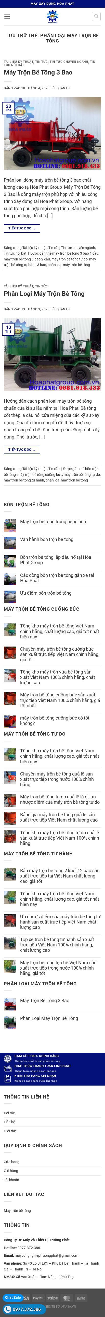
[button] (7, 16)
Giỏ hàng (11, 1171)
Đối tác (9, 1113)
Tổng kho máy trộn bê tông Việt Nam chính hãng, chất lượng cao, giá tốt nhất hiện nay (59, 631)
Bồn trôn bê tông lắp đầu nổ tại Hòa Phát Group (55, 560)
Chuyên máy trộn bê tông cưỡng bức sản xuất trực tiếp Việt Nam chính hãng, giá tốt (59, 654)
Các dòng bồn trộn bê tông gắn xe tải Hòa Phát (57, 578)
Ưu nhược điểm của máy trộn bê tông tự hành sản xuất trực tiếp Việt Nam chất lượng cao (60, 922)
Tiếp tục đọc (22, 228)
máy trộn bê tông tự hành (24, 480)
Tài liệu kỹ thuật (18, 62)
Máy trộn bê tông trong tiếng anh (53, 521)
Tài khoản (11, 1180)
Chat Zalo (13, 1297)
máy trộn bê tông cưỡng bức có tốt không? (54, 720)
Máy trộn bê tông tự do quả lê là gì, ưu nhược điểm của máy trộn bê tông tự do (60, 799)
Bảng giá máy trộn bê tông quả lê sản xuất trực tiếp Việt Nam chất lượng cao (59, 817)
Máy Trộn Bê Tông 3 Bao (38, 72)
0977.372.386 (27, 1309)
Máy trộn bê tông (17, 1211)
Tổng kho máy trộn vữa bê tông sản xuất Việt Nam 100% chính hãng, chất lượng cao (57, 677)
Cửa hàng (11, 1162)
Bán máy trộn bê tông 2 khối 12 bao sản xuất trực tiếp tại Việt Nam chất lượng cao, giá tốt (60, 876)
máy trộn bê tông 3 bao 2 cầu (27, 259)
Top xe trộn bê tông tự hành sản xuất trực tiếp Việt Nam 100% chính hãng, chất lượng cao (57, 945)
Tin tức (41, 62)
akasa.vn (68, 1306)
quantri (63, 88)
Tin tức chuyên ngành (69, 62)
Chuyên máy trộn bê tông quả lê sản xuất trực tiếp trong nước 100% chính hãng (57, 779)
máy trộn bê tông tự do (69, 259)
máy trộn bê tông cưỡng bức (39, 475)
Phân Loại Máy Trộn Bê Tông (44, 293)
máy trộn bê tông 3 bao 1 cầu (75, 253)
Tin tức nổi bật (15, 253)
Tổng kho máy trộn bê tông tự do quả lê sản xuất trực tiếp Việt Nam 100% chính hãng (59, 838)
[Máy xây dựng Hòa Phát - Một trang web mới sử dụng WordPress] (52, 16)
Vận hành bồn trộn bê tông (46, 539)
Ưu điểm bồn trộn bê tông (46, 593)
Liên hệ (9, 1122)
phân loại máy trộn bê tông (69, 265)
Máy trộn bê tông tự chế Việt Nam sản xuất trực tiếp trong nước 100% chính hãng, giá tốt (58, 968)
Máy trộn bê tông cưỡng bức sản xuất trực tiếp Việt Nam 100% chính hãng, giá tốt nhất (60, 700)
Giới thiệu (11, 1131)
